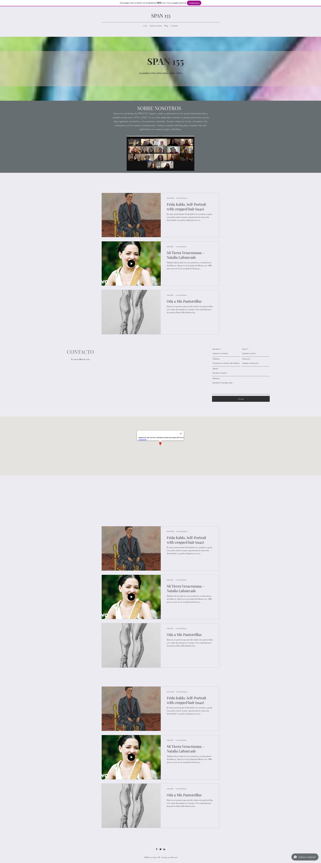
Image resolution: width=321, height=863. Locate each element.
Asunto (215, 369)
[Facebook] (156, 849)
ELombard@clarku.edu (80, 359)
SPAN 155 (161, 15)
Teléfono (216, 359)
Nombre (216, 349)
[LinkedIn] (164, 849)
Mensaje (216, 378)
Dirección (246, 359)
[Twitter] (160, 849)
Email (244, 349)
